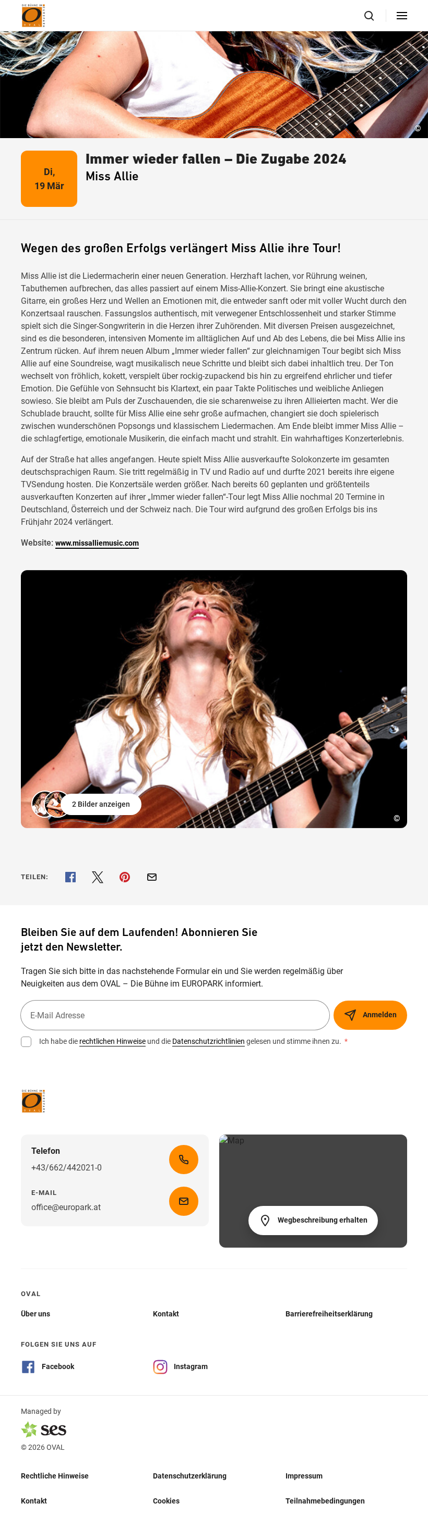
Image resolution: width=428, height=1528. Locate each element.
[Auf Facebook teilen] (70, 877)
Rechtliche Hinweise (55, 1476)
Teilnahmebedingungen (325, 1501)
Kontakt (34, 1501)
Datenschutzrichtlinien (208, 1041)
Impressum (304, 1476)
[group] (214, 699)
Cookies (166, 1501)
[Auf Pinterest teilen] (124, 877)
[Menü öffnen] (401, 15)
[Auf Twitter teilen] (97, 877)
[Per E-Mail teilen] (151, 877)
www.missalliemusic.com (97, 543)
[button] (87, 804)
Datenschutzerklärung (190, 1476)
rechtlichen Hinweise (112, 1041)
